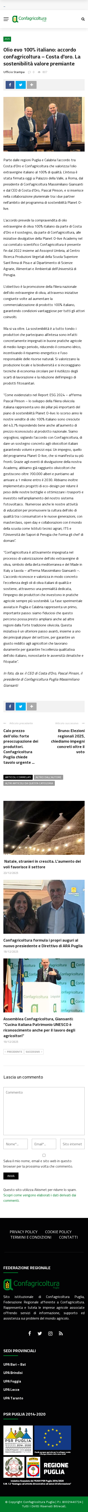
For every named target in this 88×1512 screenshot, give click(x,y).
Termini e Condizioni (30, 1237)
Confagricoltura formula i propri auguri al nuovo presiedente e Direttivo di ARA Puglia (43, 942)
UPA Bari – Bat (14, 1364)
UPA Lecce (11, 1389)
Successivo (33, 1052)
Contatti (68, 1237)
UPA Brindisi (13, 1372)
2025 (7, 38)
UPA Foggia (12, 1381)
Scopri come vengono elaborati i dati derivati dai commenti (39, 1198)
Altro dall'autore (48, 777)
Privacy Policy (23, 1231)
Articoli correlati (18, 777)
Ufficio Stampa (14, 72)
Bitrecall (59, 1506)
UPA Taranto (13, 1398)
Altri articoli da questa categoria (29, 783)
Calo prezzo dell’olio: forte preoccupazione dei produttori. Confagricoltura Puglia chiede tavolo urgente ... (20, 746)
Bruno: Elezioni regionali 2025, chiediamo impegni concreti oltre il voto (68, 741)
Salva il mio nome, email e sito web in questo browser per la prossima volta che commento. (38, 1163)
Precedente (14, 1052)
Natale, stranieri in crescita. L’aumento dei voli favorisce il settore (42, 864)
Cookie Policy (58, 1231)
